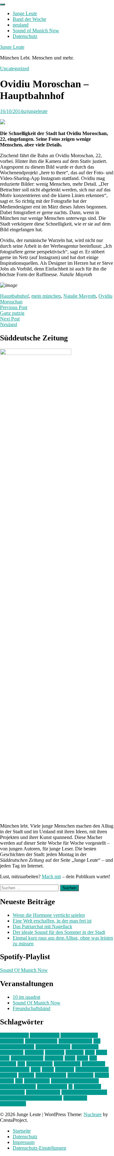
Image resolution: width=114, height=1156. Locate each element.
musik (48, 1069)
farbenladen (11, 1052)
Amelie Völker (45, 1035)
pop (19, 1081)
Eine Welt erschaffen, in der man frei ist (52, 920)
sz (70, 1086)
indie (90, 1052)
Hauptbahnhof (14, 296)
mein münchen (46, 296)
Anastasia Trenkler (79, 1035)
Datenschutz (25, 36)
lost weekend (39, 1063)
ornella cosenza (50, 1075)
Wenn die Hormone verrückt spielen (49, 915)
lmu (21, 1063)
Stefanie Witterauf (18, 1086)
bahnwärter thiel (41, 1041)
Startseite (22, 1131)
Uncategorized (14, 68)
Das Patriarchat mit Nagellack (42, 926)
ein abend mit (85, 1046)
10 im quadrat (26, 997)
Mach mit (51, 876)
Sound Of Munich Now (24, 970)
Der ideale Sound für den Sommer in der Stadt (59, 932)
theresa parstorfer (43, 1092)
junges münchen (27, 1058)
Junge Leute (25, 13)
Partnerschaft (80, 1075)
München (64, 1069)
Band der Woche (29, 19)
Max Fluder (93, 1063)
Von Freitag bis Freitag (84, 1092)
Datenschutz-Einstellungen (39, 1148)
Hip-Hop (75, 1052)
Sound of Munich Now (36, 30)
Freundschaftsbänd (31, 1008)
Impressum (24, 1142)
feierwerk (34, 1052)
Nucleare (93, 1114)
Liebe (82, 1058)
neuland (20, 25)
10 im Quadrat (14, 1035)
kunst (70, 1058)
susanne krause (52, 1086)
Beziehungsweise (52, 1046)
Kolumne (54, 1058)
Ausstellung (12, 1041)
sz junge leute (87, 1086)
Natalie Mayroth (79, 296)
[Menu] (2, 4)
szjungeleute (35, 111)
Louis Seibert (67, 1063)
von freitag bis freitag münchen (31, 1098)
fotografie (54, 1052)
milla (36, 1069)
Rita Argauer (37, 1081)
